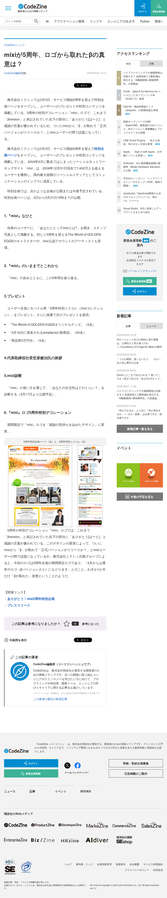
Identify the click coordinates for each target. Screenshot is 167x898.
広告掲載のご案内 (135, 773)
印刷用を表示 (18, 640)
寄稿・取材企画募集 (136, 763)
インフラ (96, 21)
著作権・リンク (84, 864)
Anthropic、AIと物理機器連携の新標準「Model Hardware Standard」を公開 (142, 166)
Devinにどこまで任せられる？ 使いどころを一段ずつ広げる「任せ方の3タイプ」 (139, 376)
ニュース (151, 326)
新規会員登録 (141, 281)
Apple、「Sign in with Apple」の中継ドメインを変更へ (142, 153)
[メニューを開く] (8, 8)
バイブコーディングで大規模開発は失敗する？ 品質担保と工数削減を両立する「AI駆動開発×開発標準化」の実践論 (142, 78)
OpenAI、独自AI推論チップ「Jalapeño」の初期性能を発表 (140, 108)
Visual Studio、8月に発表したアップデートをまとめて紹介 (142, 210)
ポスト (84, 85)
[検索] (36, 21)
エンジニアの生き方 (121, 21)
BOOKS (85, 791)
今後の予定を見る (142, 497)
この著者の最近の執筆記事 (50, 699)
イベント (60, 791)
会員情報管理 (104, 864)
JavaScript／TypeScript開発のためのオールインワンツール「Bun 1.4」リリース (142, 196)
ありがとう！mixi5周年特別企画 (31, 598)
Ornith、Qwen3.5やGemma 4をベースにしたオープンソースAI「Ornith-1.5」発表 (141, 94)
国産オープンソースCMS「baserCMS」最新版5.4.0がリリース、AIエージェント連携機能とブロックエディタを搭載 (143, 127)
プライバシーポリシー (137, 869)
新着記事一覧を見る (140, 429)
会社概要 (134, 864)
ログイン (142, 291)
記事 (128, 326)
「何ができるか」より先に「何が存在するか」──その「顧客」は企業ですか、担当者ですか (139, 414)
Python (144, 21)
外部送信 (158, 869)
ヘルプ (68, 864)
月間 (151, 63)
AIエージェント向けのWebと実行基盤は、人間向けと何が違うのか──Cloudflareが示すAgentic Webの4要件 (139, 343)
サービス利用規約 (153, 864)
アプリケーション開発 (69, 21)
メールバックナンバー (142, 271)
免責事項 (120, 864)
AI (47, 21)
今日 (128, 63)
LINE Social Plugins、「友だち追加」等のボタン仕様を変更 (141, 142)
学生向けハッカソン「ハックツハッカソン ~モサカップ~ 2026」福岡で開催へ (142, 181)
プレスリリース (18, 605)
